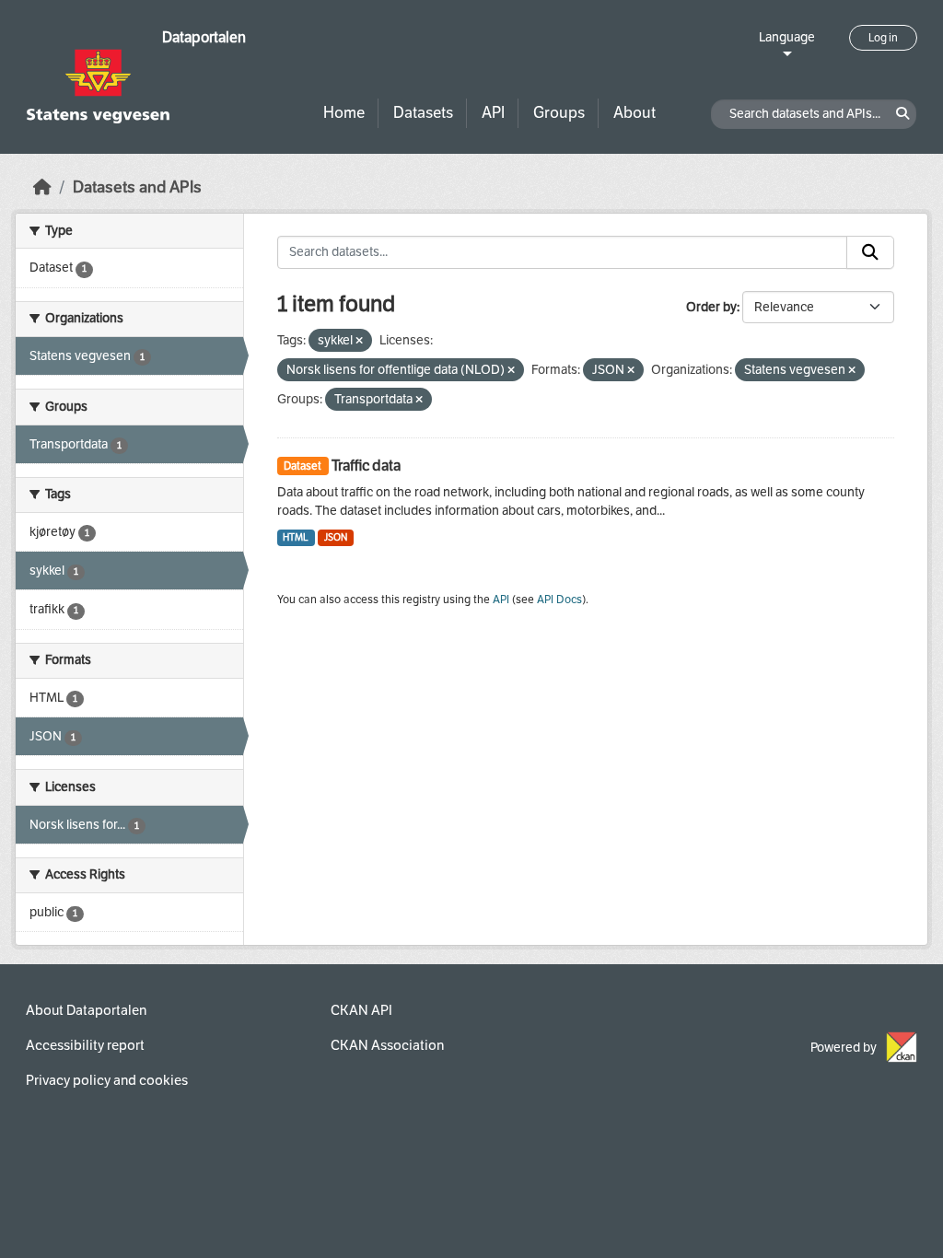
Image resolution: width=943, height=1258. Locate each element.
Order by (711, 307)
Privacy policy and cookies (107, 1080)
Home (344, 112)
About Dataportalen (86, 1010)
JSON (335, 537)
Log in (883, 37)
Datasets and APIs (137, 187)
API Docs (559, 599)
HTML (296, 537)
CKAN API (361, 1010)
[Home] (42, 187)
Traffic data (366, 465)
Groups (559, 112)
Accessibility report (85, 1045)
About (634, 112)
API (493, 112)
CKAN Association (387, 1045)
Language (787, 37)
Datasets (423, 112)
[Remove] (359, 341)
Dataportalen (204, 37)
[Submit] (870, 252)
